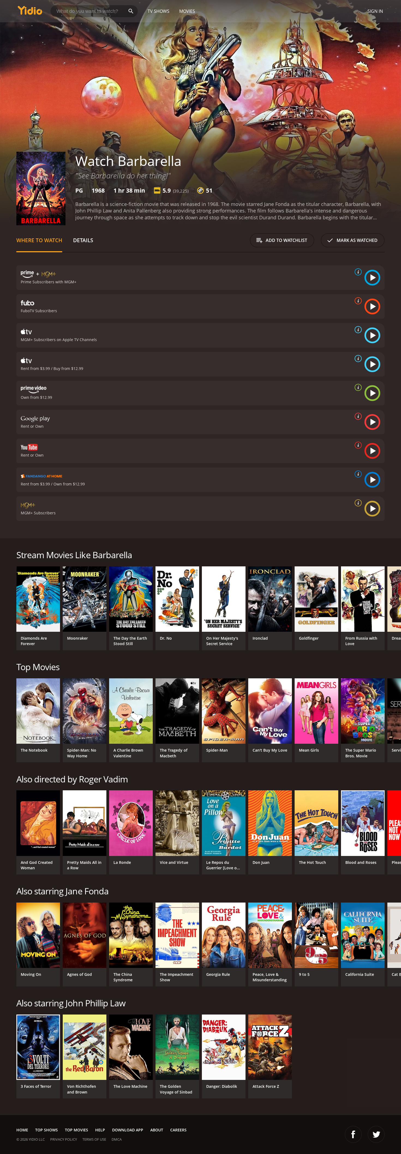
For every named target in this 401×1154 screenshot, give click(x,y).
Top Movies (76, 1129)
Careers (178, 1129)
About (156, 1129)
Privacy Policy (63, 1139)
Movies (187, 11)
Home (22, 1129)
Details (83, 240)
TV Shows (158, 11)
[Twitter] (376, 1134)
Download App (127, 1129)
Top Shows (46, 1129)
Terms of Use (94, 1139)
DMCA (117, 1139)
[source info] (357, 271)
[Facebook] (353, 1134)
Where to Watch (39, 240)
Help (100, 1129)
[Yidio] (30, 12)
